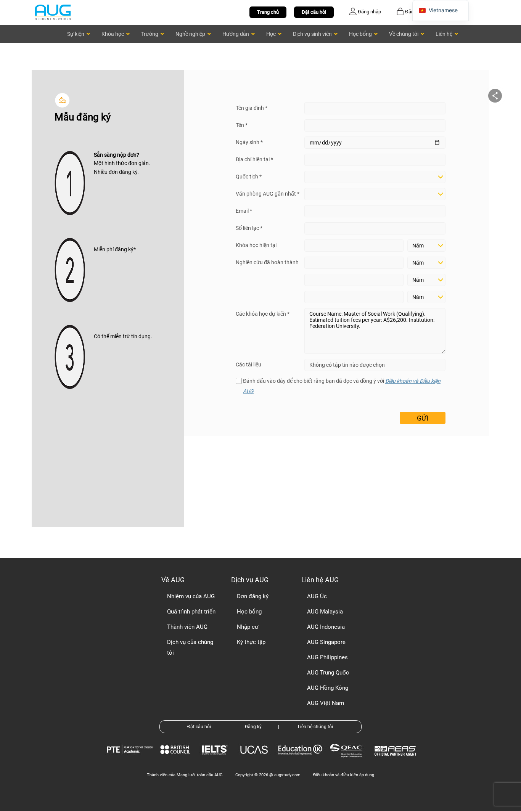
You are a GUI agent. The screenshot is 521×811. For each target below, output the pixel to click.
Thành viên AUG (187, 626)
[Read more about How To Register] (396, 761)
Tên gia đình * (251, 108)
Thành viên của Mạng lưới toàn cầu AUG (185, 774)
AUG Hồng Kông (327, 687)
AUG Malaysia (325, 611)
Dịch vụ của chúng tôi (190, 647)
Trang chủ (268, 12)
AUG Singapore (326, 642)
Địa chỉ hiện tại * (254, 159)
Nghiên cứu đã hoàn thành (267, 262)
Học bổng (249, 611)
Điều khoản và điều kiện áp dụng (343, 774)
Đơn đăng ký (253, 596)
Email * (244, 211)
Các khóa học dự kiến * (262, 314)
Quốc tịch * (249, 176)
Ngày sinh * (249, 142)
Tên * (242, 125)
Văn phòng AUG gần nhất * (267, 194)
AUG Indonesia (326, 626)
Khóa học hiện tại (256, 245)
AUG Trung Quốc (328, 672)
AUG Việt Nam (325, 703)
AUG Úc (317, 596)
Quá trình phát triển (191, 611)
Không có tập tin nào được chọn (347, 365)
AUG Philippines (327, 657)
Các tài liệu (248, 364)
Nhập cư (247, 626)
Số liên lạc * (249, 228)
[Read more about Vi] (53, 12)
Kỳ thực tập (251, 642)
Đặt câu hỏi (314, 12)
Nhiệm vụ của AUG (191, 596)
